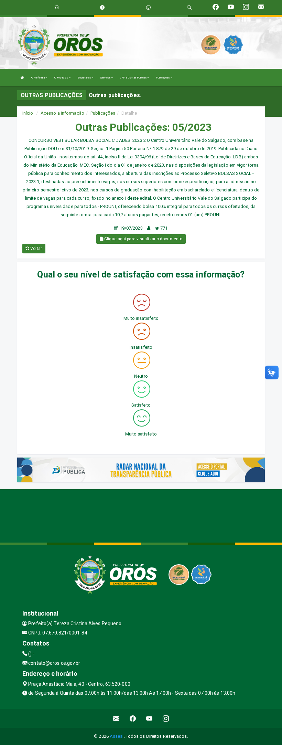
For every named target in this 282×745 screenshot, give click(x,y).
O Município (61, 77)
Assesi (117, 736)
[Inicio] (22, 77)
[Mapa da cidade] (141, 515)
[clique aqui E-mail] (116, 718)
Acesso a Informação (62, 113)
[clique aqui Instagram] (166, 718)
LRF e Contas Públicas (133, 77)
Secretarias (84, 77)
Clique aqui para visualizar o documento (142, 239)
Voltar (35, 248)
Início (27, 113)
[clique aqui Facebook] (133, 718)
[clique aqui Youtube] (149, 718)
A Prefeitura (38, 77)
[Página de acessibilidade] (148, 7)
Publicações (163, 77)
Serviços (105, 77)
